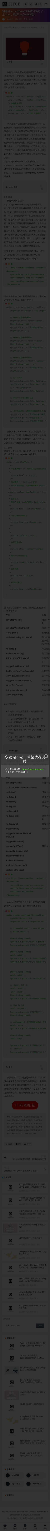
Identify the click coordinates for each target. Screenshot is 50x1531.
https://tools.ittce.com (32, 769)
